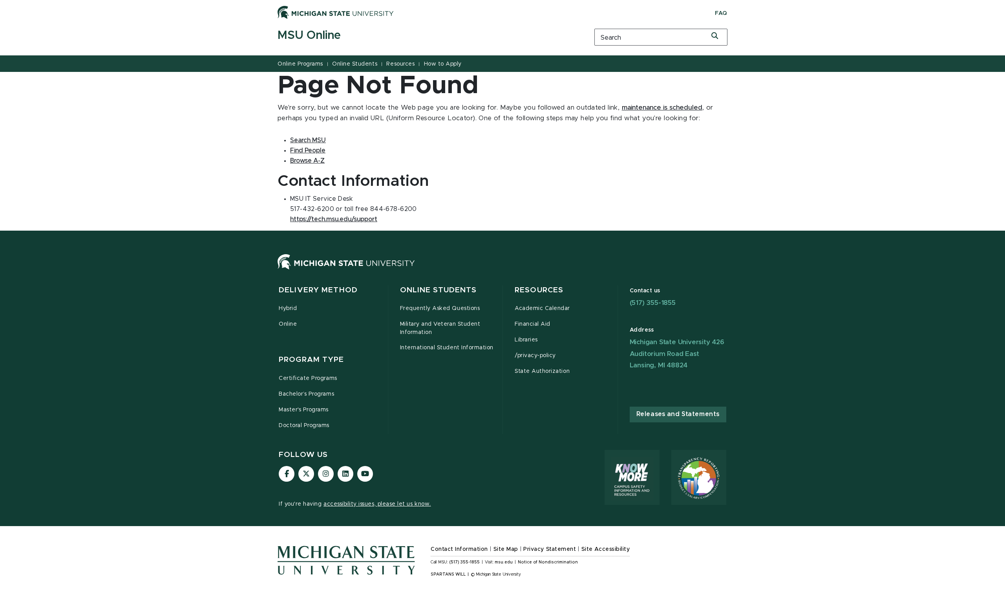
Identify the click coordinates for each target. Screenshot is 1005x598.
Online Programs (300, 64)
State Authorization (542, 371)
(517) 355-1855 (653, 302)
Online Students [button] (438, 290)
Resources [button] (539, 290)
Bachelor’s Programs (306, 394)
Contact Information (459, 549)
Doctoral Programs (304, 425)
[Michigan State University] (336, 12)
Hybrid (288, 308)
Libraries (526, 340)
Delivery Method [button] (318, 290)
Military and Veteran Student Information (440, 328)
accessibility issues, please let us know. (377, 504)
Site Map (505, 549)
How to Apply (443, 64)
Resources (400, 64)
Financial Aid (532, 324)
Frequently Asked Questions (440, 308)
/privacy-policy (535, 355)
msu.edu (504, 562)
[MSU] (346, 269)
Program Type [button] (311, 359)
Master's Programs (304, 410)
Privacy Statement (549, 549)
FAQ (721, 13)
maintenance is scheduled (662, 108)
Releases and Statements (678, 414)
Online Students (354, 64)
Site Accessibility (605, 549)
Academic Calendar (542, 308)
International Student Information (446, 347)
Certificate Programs (308, 378)
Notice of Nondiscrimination (548, 562)
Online (288, 324)
